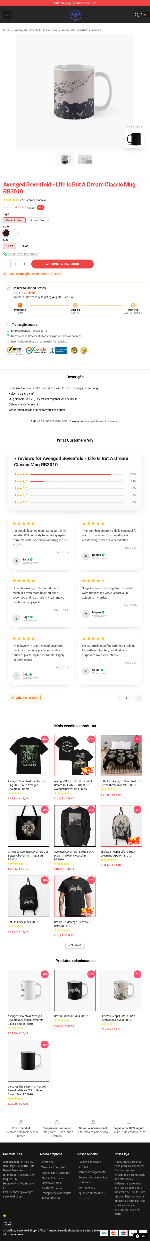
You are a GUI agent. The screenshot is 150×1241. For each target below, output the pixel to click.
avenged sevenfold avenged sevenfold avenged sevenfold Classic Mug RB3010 (25, 1019)
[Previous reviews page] (119, 698)
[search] (136, 14)
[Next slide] (141, 92)
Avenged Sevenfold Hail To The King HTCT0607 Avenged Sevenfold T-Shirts (26, 785)
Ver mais (75, 945)
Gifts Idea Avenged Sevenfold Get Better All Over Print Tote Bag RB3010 (28, 855)
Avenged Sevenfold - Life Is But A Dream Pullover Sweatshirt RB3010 (74, 855)
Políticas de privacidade (55, 1172)
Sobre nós (47, 1161)
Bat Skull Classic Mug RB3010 (72, 1016)
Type (6, 214)
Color (6, 226)
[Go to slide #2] (85, 159)
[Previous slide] (9, 92)
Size (5, 239)
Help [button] (143, 1236)
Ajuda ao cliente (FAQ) (92, 1193)
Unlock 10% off (7, 1224)
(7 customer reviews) (33, 200)
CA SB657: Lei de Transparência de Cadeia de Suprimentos (56, 1193)
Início (7, 30)
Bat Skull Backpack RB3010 (24, 922)
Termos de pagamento (92, 1172)
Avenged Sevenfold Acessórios (36, 30)
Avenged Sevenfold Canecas (81, 30)
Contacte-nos (87, 1187)
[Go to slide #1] (64, 159)
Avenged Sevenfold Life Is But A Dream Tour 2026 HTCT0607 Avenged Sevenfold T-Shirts (73, 785)
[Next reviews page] (138, 698)
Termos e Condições (53, 1167)
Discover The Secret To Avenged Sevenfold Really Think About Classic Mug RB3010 (27, 1090)
